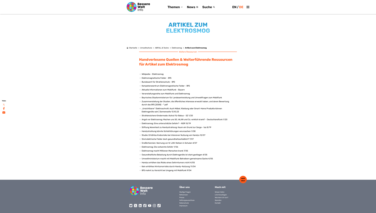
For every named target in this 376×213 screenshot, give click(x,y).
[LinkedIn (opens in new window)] (140, 205)
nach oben (243, 179)
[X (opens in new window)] (135, 205)
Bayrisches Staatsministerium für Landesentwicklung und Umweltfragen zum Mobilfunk (182, 97)
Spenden (218, 200)
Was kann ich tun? (221, 197)
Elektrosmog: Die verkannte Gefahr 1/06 (160, 147)
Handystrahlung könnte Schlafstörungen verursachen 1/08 (169, 131)
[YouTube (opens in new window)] (149, 205)
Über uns (184, 187)
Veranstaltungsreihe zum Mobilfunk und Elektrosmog (166, 93)
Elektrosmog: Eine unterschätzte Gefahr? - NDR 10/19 (166, 123)
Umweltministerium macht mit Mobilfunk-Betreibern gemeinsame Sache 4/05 (177, 158)
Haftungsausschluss (186, 200)
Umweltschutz (146, 48)
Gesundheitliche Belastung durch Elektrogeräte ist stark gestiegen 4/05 (174, 155)
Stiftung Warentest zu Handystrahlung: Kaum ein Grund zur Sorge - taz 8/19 (176, 127)
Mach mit (220, 187)
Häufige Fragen (185, 192)
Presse (181, 197)
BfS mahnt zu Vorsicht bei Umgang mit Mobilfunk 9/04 (166, 170)
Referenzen (183, 195)
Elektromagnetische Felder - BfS (156, 78)
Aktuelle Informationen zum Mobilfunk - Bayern (163, 90)
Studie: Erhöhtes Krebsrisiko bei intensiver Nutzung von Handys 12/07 (173, 135)
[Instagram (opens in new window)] (154, 205)
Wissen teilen (219, 192)
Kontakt (218, 203)
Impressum (183, 206)
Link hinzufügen (221, 195)
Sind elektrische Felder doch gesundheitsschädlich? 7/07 (168, 139)
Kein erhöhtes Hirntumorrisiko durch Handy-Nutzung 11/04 (169, 166)
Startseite (133, 48)
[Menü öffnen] (247, 7)
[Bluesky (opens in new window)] (130, 205)
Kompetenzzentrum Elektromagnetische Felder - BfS (166, 86)
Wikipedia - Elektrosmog (153, 74)
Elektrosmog (177, 48)
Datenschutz (184, 203)
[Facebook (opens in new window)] (144, 205)
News (191, 7)
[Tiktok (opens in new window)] (159, 205)
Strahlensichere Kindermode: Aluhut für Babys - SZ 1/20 (167, 115)
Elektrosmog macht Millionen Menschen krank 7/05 (165, 151)
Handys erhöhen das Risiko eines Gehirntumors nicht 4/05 (168, 162)
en (234, 7)
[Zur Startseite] (138, 7)
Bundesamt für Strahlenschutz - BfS (158, 82)
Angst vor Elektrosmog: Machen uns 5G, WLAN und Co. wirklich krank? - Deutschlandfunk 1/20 (184, 119)
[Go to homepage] (141, 191)
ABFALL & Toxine (162, 48)
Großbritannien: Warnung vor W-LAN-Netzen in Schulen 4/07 (169, 143)
